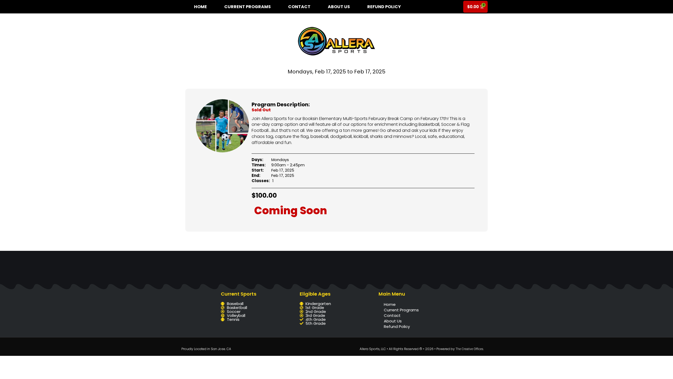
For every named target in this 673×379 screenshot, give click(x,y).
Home (200, 7)
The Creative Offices (469, 349)
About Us (339, 7)
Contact (299, 7)
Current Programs (247, 7)
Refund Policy (384, 7)
